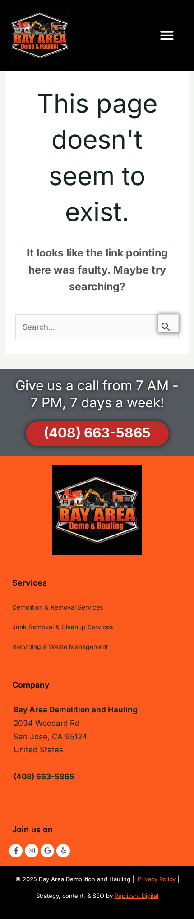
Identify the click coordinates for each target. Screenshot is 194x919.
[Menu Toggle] (173, 35)
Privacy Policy (157, 879)
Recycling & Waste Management (60, 646)
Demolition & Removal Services (57, 607)
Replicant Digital (136, 895)
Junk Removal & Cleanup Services (62, 627)
